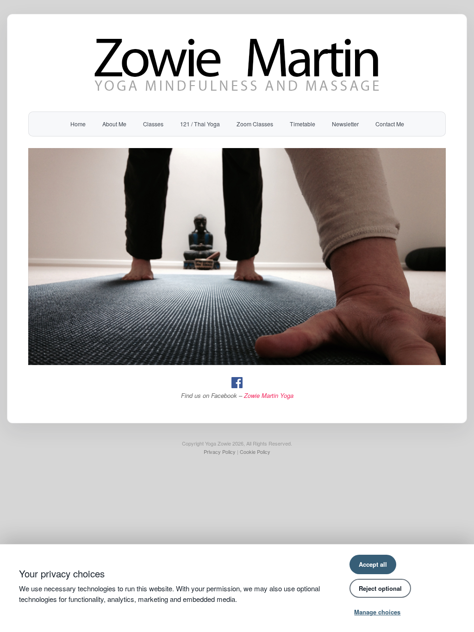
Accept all (373, 564)
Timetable (302, 124)
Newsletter (345, 124)
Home (78, 124)
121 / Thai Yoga (200, 124)
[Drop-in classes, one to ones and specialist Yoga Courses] (237, 94)
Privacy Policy (220, 451)
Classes (153, 124)
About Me (114, 124)
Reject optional (380, 588)
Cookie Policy (255, 451)
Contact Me (389, 124)
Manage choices (377, 611)
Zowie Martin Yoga (268, 395)
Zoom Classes (255, 124)
